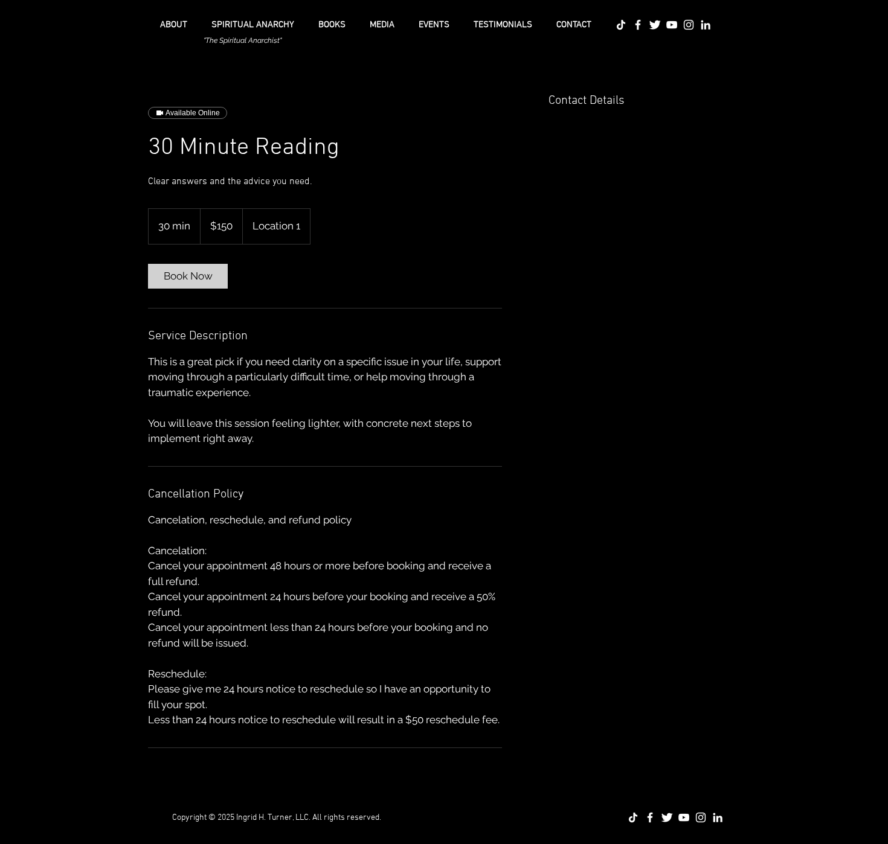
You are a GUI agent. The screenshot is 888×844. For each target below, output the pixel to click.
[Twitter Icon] (654, 24)
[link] (188, 276)
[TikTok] (621, 24)
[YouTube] (671, 24)
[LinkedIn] (705, 24)
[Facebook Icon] (638, 24)
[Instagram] (688, 24)
